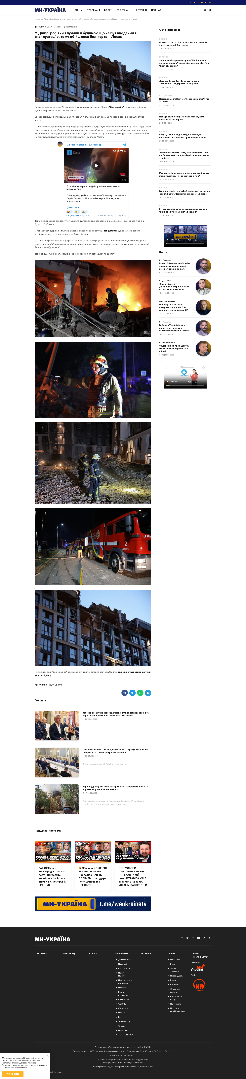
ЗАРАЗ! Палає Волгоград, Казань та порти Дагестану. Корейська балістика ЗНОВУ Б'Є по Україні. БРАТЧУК (52, 877)
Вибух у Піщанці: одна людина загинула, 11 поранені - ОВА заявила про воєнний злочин (182, 136)
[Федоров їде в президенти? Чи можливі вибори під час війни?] (203, 348)
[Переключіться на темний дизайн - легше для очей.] (205, 10)
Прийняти (13, 1074)
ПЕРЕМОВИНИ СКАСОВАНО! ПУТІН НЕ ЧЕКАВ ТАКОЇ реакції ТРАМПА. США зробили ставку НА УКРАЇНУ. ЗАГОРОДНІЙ (133, 877)
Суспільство (165, 95)
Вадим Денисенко (167, 342)
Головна (38, 19)
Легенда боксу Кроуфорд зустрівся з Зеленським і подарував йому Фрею (179, 82)
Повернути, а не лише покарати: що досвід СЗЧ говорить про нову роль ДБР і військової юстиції (175, 307)
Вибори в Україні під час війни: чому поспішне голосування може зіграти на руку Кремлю (175, 328)
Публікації (93, 10)
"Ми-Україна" (116, 106)
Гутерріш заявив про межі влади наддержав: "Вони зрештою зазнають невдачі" (183, 210)
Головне (163, 57)
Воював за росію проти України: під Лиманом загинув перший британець (183, 43)
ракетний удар (46, 685)
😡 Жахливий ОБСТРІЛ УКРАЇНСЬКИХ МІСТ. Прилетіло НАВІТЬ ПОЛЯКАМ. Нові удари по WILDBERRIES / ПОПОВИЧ (93, 877)
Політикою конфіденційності (14, 1067)
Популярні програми (48, 830)
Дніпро (58, 685)
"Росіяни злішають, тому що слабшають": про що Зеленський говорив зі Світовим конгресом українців (115, 751)
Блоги (108, 10)
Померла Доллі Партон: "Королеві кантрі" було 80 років (184, 100)
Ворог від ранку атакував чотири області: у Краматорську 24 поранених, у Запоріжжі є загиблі (115, 788)
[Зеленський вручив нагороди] (57, 725)
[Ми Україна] (50, 10)
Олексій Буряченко (167, 301)
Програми (122, 10)
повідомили (110, 230)
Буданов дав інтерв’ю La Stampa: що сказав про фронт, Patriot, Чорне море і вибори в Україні (184, 192)
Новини (78, 10)
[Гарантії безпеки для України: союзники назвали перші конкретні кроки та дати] (203, 266)
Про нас (156, 10)
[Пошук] (209, 10)
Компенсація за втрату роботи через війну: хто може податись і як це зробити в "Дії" (184, 174)
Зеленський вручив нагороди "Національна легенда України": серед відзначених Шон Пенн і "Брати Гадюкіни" (116, 714)
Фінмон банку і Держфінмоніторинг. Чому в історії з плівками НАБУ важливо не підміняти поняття (174, 287)
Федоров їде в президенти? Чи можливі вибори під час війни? (174, 349)
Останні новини (169, 29)
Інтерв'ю (141, 10)
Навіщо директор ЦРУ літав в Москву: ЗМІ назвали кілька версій (181, 118)
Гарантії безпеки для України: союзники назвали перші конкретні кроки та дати (175, 266)
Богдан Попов (165, 281)
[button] (124, 693)
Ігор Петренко (165, 260)
